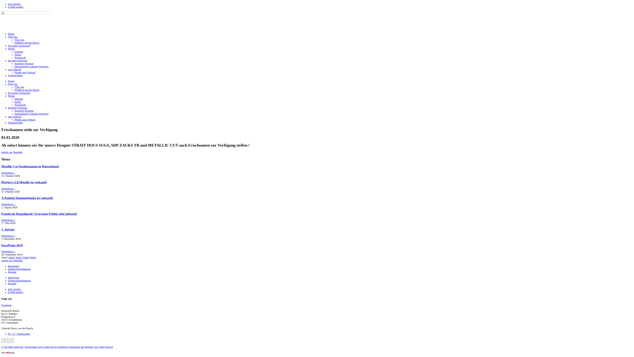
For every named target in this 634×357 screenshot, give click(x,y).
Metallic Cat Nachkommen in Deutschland (30, 166)
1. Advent (7, 229)
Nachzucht (20, 57)
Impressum (13, 266)
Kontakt (12, 272)
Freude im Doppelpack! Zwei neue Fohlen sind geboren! (39, 214)
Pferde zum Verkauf (25, 72)
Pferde (11, 48)
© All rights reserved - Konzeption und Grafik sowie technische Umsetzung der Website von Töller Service (57, 347)
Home (11, 34)
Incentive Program (17, 60)
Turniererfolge (15, 75)
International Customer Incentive (32, 66)
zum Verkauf (14, 69)
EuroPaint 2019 (12, 245)
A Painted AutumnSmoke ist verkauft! (27, 198)
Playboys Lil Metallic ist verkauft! (24, 182)
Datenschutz (19, 334)
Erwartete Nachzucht (19, 45)
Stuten (18, 54)
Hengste (19, 51)
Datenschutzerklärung (19, 269)
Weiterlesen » (8, 172)
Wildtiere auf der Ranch (27, 42)
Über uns (13, 36)
